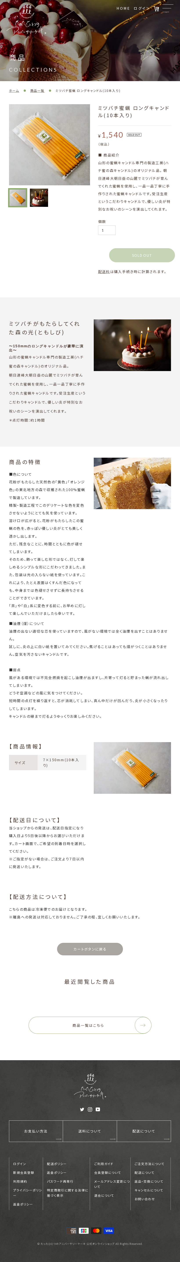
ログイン (142, 8)
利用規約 (20, 1181)
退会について (104, 1195)
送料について (89, 1131)
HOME (123, 8)
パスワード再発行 (60, 1181)
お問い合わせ (145, 1199)
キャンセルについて (149, 1190)
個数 (102, 221)
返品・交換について (149, 1181)
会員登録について (107, 1172)
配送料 (104, 271)
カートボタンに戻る (89, 949)
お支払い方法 (36, 1131)
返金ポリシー (23, 1204)
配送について (143, 1131)
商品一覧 (37, 90)
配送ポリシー (57, 1164)
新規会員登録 (23, 1172)
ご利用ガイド (103, 1164)
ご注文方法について (150, 1164)
